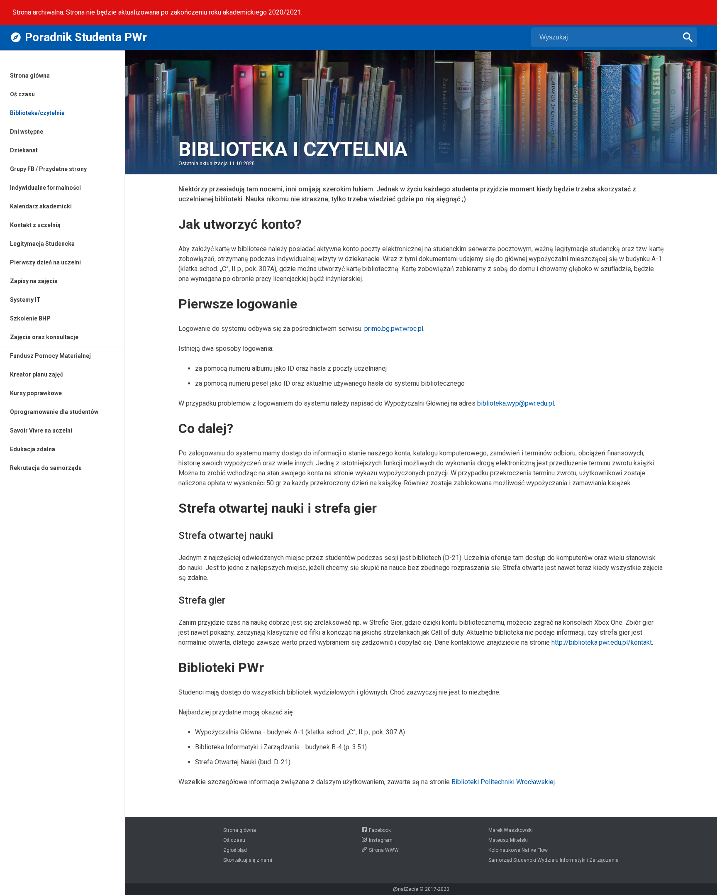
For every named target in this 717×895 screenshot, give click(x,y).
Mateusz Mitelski (508, 840)
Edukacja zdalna (32, 449)
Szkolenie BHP (30, 318)
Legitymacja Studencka (42, 243)
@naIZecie (405, 889)
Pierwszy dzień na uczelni (45, 262)
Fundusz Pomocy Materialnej (50, 355)
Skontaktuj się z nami (247, 860)
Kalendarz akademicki (41, 206)
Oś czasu (22, 94)
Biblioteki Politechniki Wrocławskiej (503, 782)
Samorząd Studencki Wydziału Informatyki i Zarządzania (553, 860)
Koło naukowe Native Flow (518, 850)
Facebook (380, 830)
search (688, 37)
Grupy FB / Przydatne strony (48, 169)
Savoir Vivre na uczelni (41, 430)
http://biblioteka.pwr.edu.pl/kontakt (601, 642)
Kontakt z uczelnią (35, 225)
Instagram (381, 840)
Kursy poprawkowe (36, 393)
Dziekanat (24, 150)
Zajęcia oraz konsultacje (44, 337)
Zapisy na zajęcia (34, 281)
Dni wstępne (26, 131)
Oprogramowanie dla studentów (54, 411)
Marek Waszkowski (510, 830)
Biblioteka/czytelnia (37, 113)
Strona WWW (384, 850)
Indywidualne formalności (45, 187)
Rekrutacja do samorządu (46, 468)
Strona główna (30, 75)
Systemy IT (25, 299)
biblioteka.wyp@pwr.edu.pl (515, 403)
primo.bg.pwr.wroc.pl (393, 329)
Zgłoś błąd (235, 850)
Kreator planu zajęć (36, 374)
